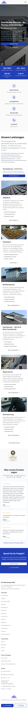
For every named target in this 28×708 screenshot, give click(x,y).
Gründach (3, 619)
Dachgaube (3, 622)
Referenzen (3, 644)
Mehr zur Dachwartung (13, 435)
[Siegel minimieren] (16, 452)
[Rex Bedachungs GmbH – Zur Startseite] (4, 2)
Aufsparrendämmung (5, 625)
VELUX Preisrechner (5, 634)
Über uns (3, 641)
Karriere (3, 647)
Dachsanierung (4, 595)
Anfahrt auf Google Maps (7, 683)
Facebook (3, 688)
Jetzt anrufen (8, 705)
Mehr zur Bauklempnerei (13, 305)
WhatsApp (21, 705)
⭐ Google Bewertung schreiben (8, 686)
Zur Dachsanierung (13, 175)
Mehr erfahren (13, 262)
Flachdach (3, 604)
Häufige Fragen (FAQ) (6, 661)
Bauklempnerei (4, 607)
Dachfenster (4, 610)
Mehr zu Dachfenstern (13, 350)
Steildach (3, 598)
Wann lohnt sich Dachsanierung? (8, 664)
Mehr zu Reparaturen (13, 392)
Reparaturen (4, 613)
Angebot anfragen (14, 43)
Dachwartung (4, 616)
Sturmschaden (4, 628)
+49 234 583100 (6, 671)
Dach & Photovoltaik (5, 601)
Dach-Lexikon (4, 658)
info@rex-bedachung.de (8, 674)
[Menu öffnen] (25, 2)
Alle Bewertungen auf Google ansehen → (14, 543)
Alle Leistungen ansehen (14, 442)
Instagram (9, 688)
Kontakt (2, 650)
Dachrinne (3, 631)
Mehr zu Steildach (13, 220)
